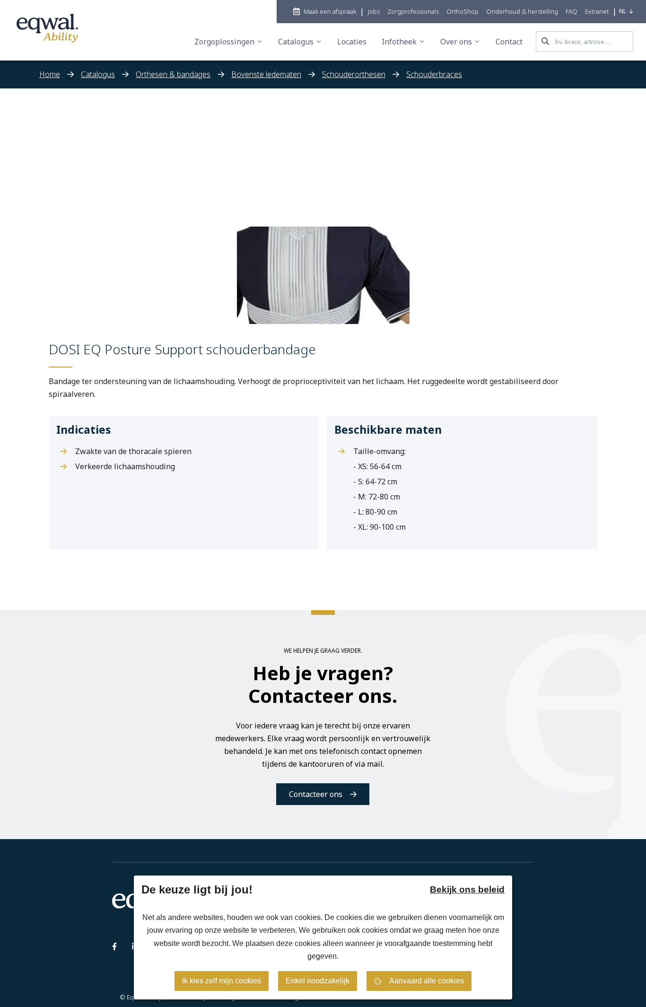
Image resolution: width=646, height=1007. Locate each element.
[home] (47, 30)
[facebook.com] (114, 948)
